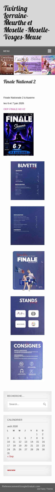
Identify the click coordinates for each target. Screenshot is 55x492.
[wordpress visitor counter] (11, 470)
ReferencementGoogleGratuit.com (21, 486)
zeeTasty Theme (45, 489)
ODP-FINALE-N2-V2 (14, 109)
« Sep (10, 456)
